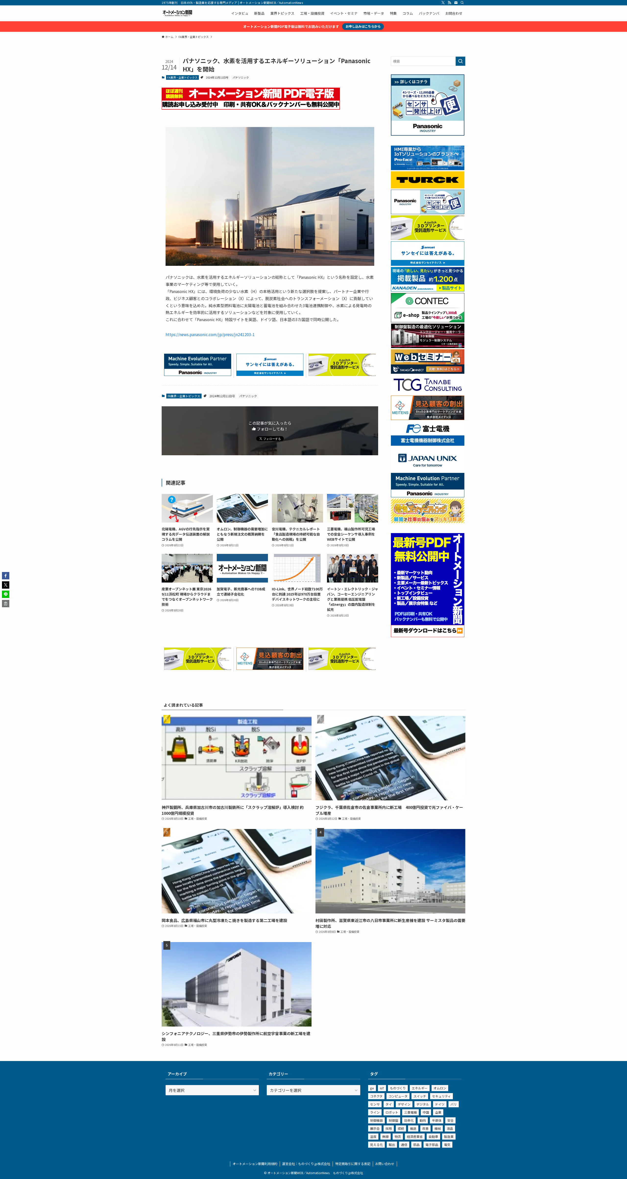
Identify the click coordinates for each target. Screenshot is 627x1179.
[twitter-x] (443, 2)
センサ (375, 1104)
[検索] (462, 2)
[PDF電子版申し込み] (251, 108)
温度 (373, 1136)
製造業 (449, 1136)
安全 (450, 1120)
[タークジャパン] (427, 187)
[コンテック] (427, 320)
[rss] (449, 2)
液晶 (450, 1128)
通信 (404, 1144)
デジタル (422, 1104)
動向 (423, 1120)
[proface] (427, 168)
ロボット (392, 1112)
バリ (453, 1104)
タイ (389, 1104)
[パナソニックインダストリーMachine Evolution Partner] (197, 374)
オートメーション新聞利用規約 (255, 1163)
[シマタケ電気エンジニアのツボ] (427, 521)
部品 (416, 1144)
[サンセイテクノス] (269, 374)
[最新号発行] (427, 635)
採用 (389, 1128)
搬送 (413, 1128)
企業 (438, 1112)
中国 (426, 1112)
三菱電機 (410, 1112)
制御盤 (393, 1120)
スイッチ (419, 1096)
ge (372, 1088)
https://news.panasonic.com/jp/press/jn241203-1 (210, 334)
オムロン (440, 1088)
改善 (425, 1128)
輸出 (392, 1144)
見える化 (376, 1144)
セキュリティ (441, 1096)
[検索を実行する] (460, 61)
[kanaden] (427, 290)
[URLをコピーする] (5, 603)
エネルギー (420, 1088)
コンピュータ (398, 1096)
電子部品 (431, 1144)
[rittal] (427, 346)
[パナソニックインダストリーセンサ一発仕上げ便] (427, 134)
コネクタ (376, 1096)
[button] (5, 575)
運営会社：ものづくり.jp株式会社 (306, 1163)
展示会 (375, 1128)
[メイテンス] (269, 668)
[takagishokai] (427, 372)
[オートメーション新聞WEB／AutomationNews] (177, 13)
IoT (382, 1088)
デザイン (404, 1104)
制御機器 (376, 1120)
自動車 (433, 1136)
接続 (401, 1128)
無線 (385, 1136)
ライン (375, 1112)
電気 (447, 1144)
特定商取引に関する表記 (352, 1163)
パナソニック (241, 77)
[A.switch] (342, 374)
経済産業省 (415, 1136)
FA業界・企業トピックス (182, 77)
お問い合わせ (384, 1163)
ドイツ (440, 1104)
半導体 (436, 1120)
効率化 (409, 1120)
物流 (398, 1136)
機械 (437, 1128)
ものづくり (398, 1088)
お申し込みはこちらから (363, 26)
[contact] (456, 2)
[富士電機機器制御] (427, 444)
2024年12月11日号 (217, 77)
